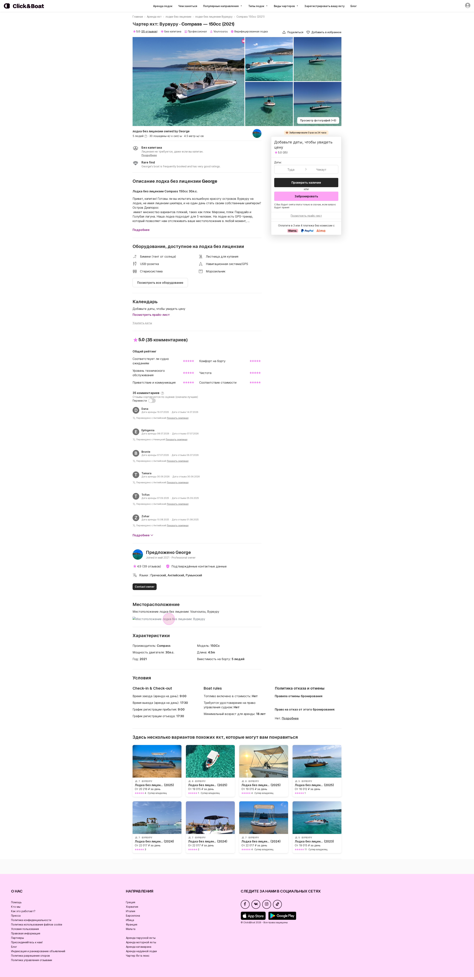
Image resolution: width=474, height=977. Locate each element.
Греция (130, 902)
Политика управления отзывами (31, 960)
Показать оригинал (177, 418)
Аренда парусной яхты (141, 937)
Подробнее (290, 718)
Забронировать (306, 196)
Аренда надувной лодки (141, 951)
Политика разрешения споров (30, 955)
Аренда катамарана (138, 946)
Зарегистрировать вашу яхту (324, 6)
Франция (131, 924)
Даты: (278, 162)
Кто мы (15, 906)
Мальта (130, 928)
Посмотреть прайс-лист (151, 315)
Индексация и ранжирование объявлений (38, 951)
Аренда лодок (162, 6)
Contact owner (144, 586)
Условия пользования (25, 928)
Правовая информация (25, 933)
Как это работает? (23, 911)
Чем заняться (187, 6)
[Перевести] (152, 400)
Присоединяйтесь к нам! (27, 942)
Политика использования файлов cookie (36, 924)
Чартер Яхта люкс (137, 955)
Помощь (16, 902)
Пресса (16, 915)
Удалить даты (142, 322)
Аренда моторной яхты (141, 942)
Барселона (133, 915)
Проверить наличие (306, 182)
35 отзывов (149, 31)
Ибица (130, 920)
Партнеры (17, 937)
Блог (354, 6)
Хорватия (132, 906)
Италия (130, 911)
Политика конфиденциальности (31, 920)
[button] (292, 32)
